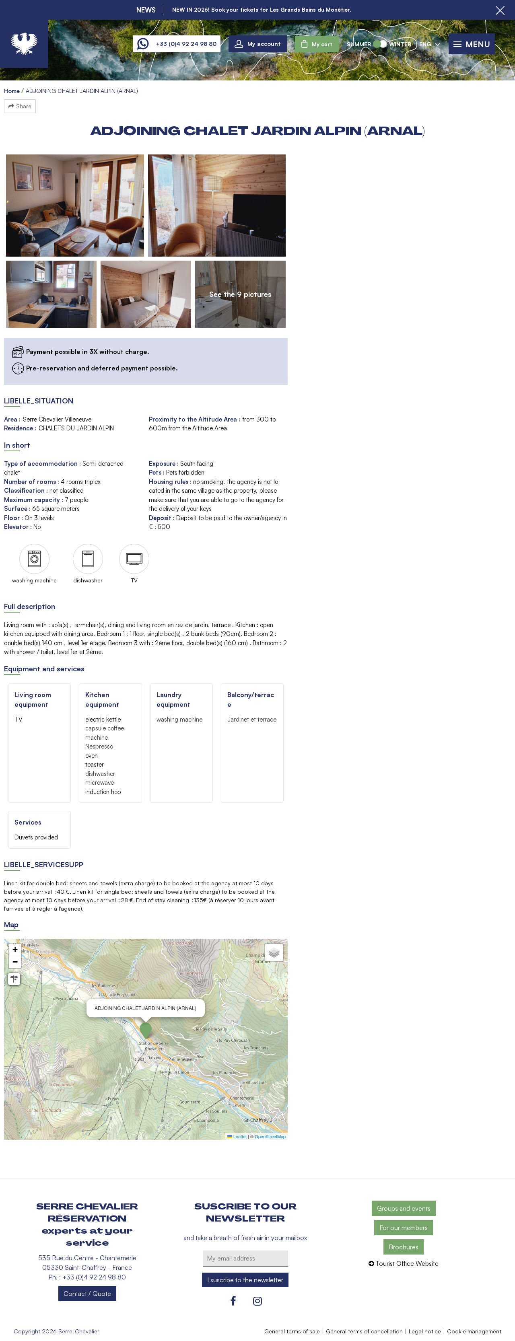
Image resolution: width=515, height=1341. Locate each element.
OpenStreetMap (270, 1136)
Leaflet (239, 1136)
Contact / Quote (87, 1294)
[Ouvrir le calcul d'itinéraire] (14, 979)
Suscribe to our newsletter (245, 1212)
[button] (317, 44)
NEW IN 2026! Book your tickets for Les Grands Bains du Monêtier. (261, 9)
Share (23, 106)
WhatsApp (142, 43)
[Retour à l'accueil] (24, 44)
